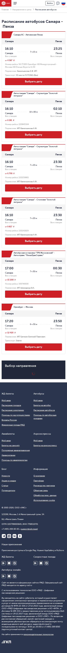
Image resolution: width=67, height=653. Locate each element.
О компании (39, 476)
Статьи (5, 485)
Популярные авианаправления (16, 450)
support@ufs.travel (29, 529)
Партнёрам (39, 481)
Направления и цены (21, 9)
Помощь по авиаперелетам (14, 460)
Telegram (4, 536)
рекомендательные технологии (39, 634)
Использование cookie (44, 500)
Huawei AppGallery (9, 563)
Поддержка (58, 3)
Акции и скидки (9, 481)
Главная (5, 9)
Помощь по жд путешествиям (16, 415)
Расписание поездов (11, 405)
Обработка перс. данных (45, 495)
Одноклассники (20, 536)
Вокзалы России (9, 420)
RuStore (15, 563)
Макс (9, 536)
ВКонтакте (14, 536)
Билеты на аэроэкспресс (45, 445)
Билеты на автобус (42, 405)
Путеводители (8, 490)
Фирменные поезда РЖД (13, 425)
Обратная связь (41, 490)
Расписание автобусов (44, 410)
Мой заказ (6, 400)
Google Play (4, 563)
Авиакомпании (8, 455)
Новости (6, 476)
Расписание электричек (13, 410)
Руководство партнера (44, 485)
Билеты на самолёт (11, 445)
